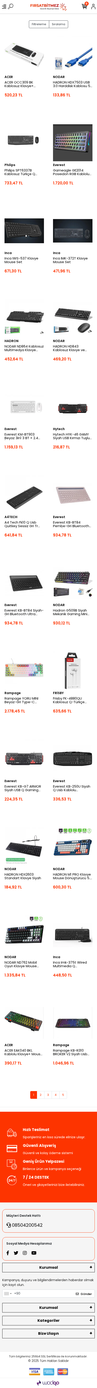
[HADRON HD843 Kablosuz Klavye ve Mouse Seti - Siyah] (72, 319)
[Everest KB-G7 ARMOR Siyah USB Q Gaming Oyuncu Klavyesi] (24, 759)
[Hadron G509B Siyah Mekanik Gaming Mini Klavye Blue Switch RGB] (72, 583)
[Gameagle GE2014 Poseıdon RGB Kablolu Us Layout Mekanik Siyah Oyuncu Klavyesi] (72, 143)
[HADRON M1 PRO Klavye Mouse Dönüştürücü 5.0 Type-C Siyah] (72, 847)
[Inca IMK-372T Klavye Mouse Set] (72, 231)
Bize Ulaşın (48, 1333)
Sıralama (58, 24)
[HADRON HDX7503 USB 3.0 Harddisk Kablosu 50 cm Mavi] (72, 55)
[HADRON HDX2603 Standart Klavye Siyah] (24, 847)
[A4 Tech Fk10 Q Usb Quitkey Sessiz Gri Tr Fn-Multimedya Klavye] (24, 495)
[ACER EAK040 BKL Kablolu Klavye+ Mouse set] (24, 1023)
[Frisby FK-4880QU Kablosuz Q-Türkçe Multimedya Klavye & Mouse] (72, 671)
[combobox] (7, 1293)
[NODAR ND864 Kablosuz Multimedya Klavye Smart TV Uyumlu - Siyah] (24, 319)
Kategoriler (48, 1320)
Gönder (86, 1294)
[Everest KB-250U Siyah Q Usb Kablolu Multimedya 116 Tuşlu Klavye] (72, 759)
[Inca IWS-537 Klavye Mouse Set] (24, 231)
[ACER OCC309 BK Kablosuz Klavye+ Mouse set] (24, 55)
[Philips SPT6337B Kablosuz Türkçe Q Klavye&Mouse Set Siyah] (24, 143)
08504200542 (27, 1225)
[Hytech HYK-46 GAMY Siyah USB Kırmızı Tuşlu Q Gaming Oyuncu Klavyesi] (72, 407)
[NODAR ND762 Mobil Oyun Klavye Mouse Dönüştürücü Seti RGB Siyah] (24, 935)
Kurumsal (48, 1267)
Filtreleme (39, 24)
